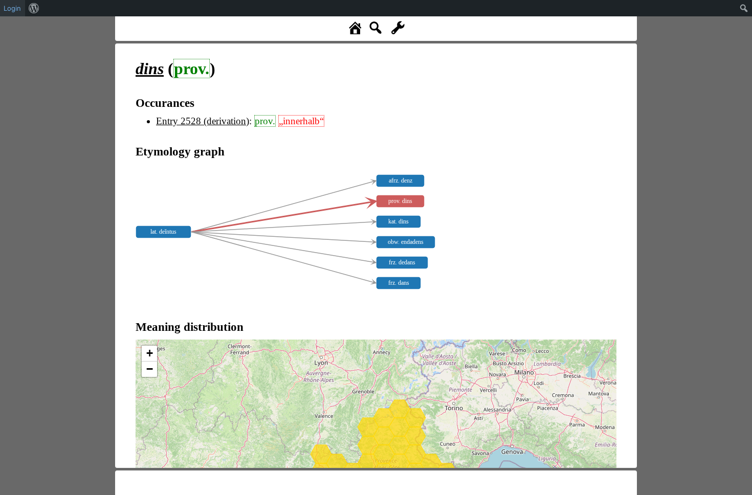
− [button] (149, 369)
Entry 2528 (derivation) (202, 121)
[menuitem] (34, 8)
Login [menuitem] (12, 8)
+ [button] (149, 353)
